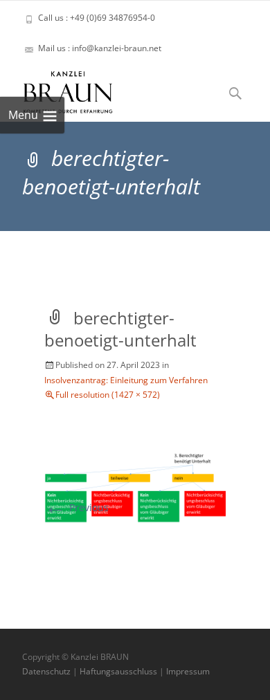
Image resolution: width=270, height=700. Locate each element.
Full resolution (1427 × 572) (107, 394)
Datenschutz (46, 671)
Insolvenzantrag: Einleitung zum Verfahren (126, 380)
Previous (76, 507)
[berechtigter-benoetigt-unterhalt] (135, 485)
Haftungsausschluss (118, 671)
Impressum (188, 671)
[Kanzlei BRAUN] (57, 88)
